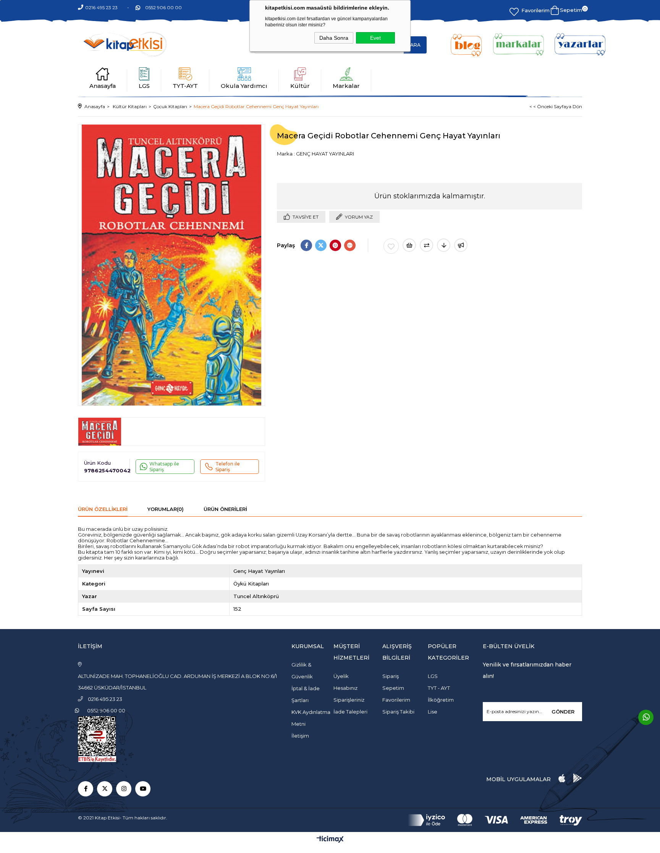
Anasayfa (102, 85)
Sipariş (390, 676)
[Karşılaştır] (426, 245)
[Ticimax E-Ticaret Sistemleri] (330, 840)
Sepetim (393, 688)
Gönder (563, 712)
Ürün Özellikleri (103, 509)
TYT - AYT (439, 688)
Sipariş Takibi (398, 712)
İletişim (300, 736)
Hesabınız (345, 688)
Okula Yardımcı (244, 85)
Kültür (300, 85)
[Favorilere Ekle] (391, 246)
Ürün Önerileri (225, 509)
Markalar (346, 85)
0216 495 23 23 (101, 7)
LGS (144, 85)
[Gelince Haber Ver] (460, 245)
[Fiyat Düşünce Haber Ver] (443, 245)
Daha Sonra (333, 38)
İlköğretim (441, 700)
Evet (375, 38)
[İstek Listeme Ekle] (409, 245)
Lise (432, 712)
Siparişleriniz (348, 700)
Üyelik (341, 676)
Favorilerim (535, 10)
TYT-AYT (185, 85)
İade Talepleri (350, 712)
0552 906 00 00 (163, 7)
